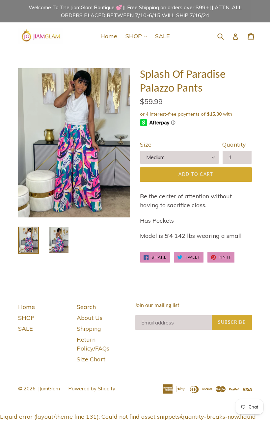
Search (86, 307)
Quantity (234, 144)
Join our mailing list (157, 305)
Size (145, 144)
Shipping (89, 328)
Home (108, 36)
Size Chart (91, 359)
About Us (89, 318)
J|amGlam (49, 388)
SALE (162, 36)
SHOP (137, 36)
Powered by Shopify (91, 388)
